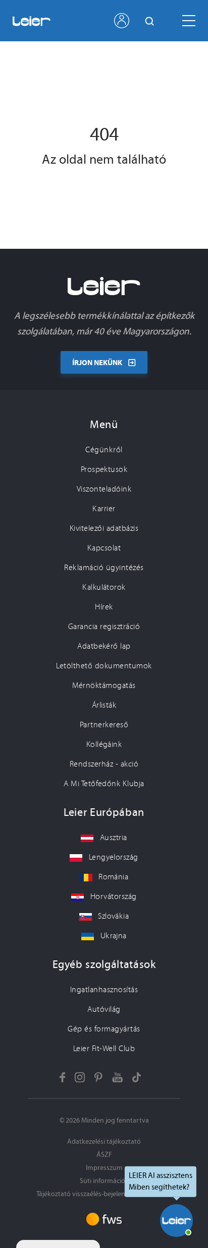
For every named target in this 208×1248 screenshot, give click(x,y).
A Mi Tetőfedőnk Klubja (104, 783)
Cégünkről (103, 449)
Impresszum (104, 1167)
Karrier (103, 508)
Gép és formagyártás (104, 1028)
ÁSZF (104, 1154)
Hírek (104, 606)
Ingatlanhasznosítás (104, 989)
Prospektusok (104, 469)
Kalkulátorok (104, 587)
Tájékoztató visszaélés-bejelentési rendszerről (104, 1194)
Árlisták (104, 705)
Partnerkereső (104, 724)
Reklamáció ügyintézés (103, 567)
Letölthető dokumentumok (103, 665)
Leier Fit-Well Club (104, 1048)
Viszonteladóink (104, 489)
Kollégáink (104, 744)
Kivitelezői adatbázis (104, 528)
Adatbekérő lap (104, 646)
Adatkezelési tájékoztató (104, 1141)
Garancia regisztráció (104, 626)
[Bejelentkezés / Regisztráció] (121, 20)
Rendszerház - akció (104, 764)
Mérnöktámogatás (103, 685)
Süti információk (104, 1180)
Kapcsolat (104, 547)
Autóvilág (103, 1009)
